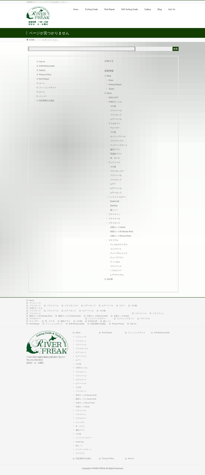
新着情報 (109, 71)
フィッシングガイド (47, 87)
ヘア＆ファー (116, 270)
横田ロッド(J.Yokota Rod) (69, 316)
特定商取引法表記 (46, 100)
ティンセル (115, 262)
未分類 (110, 279)
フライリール (116, 110)
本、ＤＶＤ (115, 158)
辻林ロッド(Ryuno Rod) (120, 236)
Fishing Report (115, 84)
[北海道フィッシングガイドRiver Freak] (38, 24)
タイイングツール (118, 136)
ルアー (113, 184)
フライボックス (117, 141)
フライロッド (116, 115)
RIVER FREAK (99, 468)
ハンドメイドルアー (117, 197)
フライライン (114, 214)
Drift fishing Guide (47, 66)
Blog (109, 76)
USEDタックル (115, 102)
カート (42, 83)
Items (109, 93)
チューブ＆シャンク (118, 253)
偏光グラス (115, 149)
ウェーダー (115, 128)
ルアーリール (116, 119)
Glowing (113, 206)
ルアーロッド (116, 193)
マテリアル (113, 240)
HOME (32, 40)
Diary (111, 80)
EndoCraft (114, 201)
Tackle (111, 89)
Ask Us (42, 62)
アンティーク (114, 162)
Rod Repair (44, 79)
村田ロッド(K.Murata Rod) (121, 231)
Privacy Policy (45, 75)
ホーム (42, 92)
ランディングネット (118, 145)
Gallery (42, 70)
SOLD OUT (113, 97)
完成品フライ (116, 154)
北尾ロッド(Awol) (117, 227)
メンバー (43, 96)
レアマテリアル (117, 275)
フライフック (116, 266)
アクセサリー (114, 123)
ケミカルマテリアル (118, 244)
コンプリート (116, 249)
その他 (113, 106)
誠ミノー (114, 210)
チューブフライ (117, 257)
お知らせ (109, 61)
